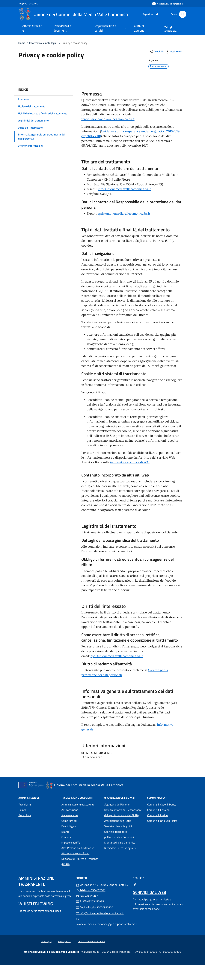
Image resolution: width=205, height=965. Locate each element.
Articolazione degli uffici (117, 821)
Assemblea (24, 815)
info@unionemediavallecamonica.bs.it (124, 189)
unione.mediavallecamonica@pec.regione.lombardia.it (102, 924)
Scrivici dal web (149, 892)
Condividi (158, 51)
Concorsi (66, 837)
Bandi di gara (68, 826)
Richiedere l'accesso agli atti (120, 848)
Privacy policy (64, 941)
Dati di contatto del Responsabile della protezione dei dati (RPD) (123, 812)
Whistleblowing (35, 903)
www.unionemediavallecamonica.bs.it (107, 119)
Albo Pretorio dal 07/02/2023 (78, 848)
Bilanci (65, 832)
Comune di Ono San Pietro (167, 820)
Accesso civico (69, 815)
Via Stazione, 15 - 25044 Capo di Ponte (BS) (104, 884)
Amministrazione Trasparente (36, 881)
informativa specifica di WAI (129, 462)
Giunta (22, 810)
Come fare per (69, 821)
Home (21, 43)
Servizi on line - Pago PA (124, 826)
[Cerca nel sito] (182, 14)
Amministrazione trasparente (77, 804)
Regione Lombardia (28, 3)
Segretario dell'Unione (117, 804)
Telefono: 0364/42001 (92, 890)
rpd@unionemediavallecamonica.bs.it (124, 213)
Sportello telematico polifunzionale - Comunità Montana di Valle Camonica (124, 837)
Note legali (46, 941)
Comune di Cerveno (167, 809)
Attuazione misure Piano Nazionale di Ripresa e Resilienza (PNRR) (79, 858)
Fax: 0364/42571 (89, 896)
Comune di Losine (167, 815)
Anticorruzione (69, 810)
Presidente (24, 804)
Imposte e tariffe (70, 843)
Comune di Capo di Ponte (167, 804)
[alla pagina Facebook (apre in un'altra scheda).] (156, 14)
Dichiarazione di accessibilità (91, 941)
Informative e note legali (43, 43)
